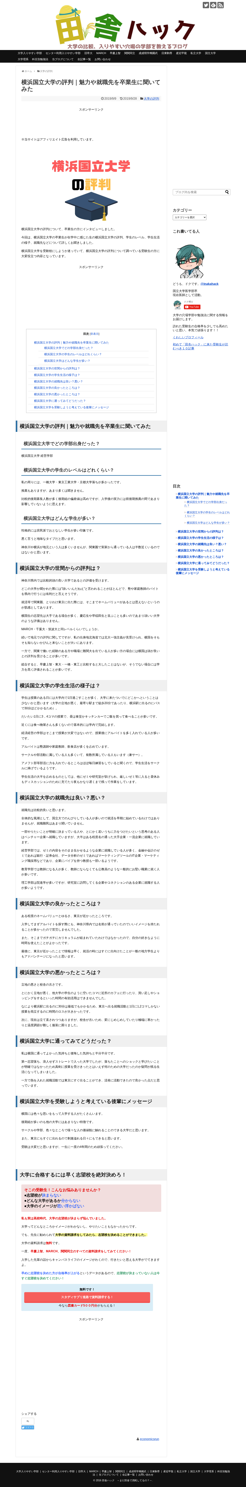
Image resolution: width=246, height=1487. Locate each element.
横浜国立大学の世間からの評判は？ (57, 368)
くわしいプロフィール (188, 337)
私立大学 (195, 53)
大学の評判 (151, 98)
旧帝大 (88, 53)
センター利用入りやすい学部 (63, 53)
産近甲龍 (181, 53)
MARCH (101, 53)
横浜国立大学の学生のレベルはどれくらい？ (73, 354)
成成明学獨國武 (148, 53)
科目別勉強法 (40, 59)
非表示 (95, 333)
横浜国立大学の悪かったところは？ (57, 394)
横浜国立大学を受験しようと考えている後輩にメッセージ (71, 407)
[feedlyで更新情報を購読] (213, 5)
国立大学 (210, 53)
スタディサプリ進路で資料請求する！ (87, 1297)
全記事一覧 (84, 59)
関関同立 (129, 53)
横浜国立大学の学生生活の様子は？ (57, 374)
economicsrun (149, 1439)
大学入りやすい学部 (30, 53)
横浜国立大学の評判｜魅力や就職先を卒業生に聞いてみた (71, 342)
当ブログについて (63, 59)
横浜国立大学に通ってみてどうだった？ (60, 400)
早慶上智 (115, 53)
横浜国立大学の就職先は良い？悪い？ (58, 381)
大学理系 (23, 59)
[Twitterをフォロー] (206, 5)
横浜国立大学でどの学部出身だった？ (68, 347)
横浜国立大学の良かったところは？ (57, 387)
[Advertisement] (91, 120)
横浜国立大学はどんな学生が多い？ (67, 360)
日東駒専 (166, 53)
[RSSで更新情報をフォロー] (220, 5)
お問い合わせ (103, 59)
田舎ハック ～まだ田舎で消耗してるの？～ (127, 1480)
